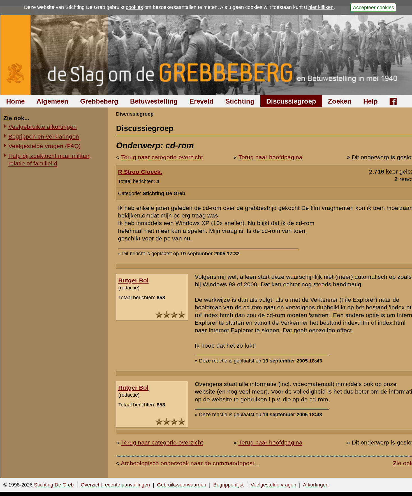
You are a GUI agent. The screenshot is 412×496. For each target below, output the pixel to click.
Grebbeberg (99, 101)
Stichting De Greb (54, 485)
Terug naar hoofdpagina (270, 157)
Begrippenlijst (228, 485)
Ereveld (201, 101)
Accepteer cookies (373, 7)
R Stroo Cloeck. (140, 172)
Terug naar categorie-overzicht (162, 157)
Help (370, 101)
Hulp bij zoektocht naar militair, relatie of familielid (49, 160)
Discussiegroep (291, 101)
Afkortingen (315, 485)
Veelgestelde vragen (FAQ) (44, 146)
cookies (134, 7)
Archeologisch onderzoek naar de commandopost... (190, 463)
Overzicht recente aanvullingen (115, 485)
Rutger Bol (133, 280)
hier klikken (321, 7)
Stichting (239, 101)
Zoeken (339, 101)
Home (15, 101)
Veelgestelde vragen (273, 485)
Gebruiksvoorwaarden (181, 485)
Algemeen (52, 101)
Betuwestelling (154, 101)
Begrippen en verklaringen (43, 136)
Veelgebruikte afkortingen (42, 126)
